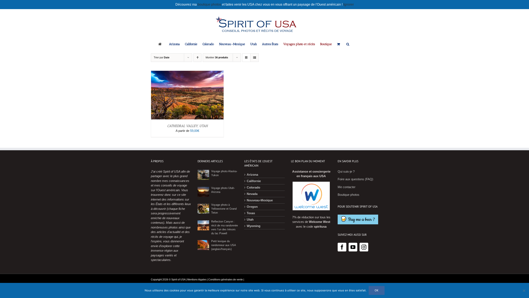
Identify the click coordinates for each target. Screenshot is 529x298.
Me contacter (346, 187)
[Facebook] (342, 247)
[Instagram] (364, 247)
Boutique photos (348, 194)
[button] (347, 44)
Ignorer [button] (348, 4)
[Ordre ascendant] (197, 57)
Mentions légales (196, 279)
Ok (377, 290)
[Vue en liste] (254, 58)
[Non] (524, 290)
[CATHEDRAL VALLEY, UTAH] (187, 73)
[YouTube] (353, 247)
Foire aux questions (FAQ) (355, 179)
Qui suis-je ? (346, 171)
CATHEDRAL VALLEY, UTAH (187, 126)
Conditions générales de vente (225, 279)
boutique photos (210, 4)
